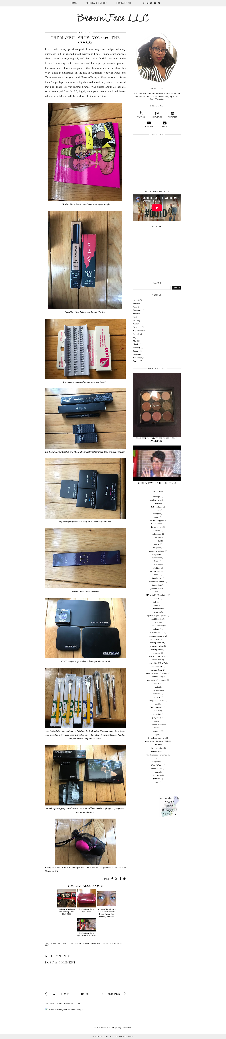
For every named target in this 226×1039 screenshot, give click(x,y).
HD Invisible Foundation (156, 595)
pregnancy (156, 717)
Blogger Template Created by (113, 1036)
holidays (156, 601)
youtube (156, 778)
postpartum (156, 714)
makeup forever (156, 632)
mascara (156, 652)
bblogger (157, 513)
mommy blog (156, 669)
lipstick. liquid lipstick (156, 615)
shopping (157, 731)
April (135, 306)
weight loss (156, 761)
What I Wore (156, 765)
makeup (74, 943)
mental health (156, 666)
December (137, 310)
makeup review (156, 646)
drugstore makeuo (156, 550)
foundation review (156, 581)
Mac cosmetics (157, 625)
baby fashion (156, 506)
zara (156, 782)
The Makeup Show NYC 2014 (86, 910)
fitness (156, 574)
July (135, 337)
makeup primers (156, 639)
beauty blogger (156, 520)
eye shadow (157, 557)
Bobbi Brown (156, 523)
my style (156, 693)
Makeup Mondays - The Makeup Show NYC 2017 (66, 911)
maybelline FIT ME (157, 663)
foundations (157, 584)
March (135, 344)
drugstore (157, 547)
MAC (157, 622)
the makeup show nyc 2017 (156, 741)
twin (157, 758)
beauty (66, 943)
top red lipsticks (156, 751)
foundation (156, 578)
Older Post (112, 994)
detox (156, 544)
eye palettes (157, 554)
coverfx (157, 540)
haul (157, 591)
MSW (156, 683)
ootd (157, 703)
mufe (157, 686)
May (135, 303)
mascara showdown (157, 656)
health (156, 598)
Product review (157, 724)
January (136, 323)
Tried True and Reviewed (156, 754)
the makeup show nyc (90, 943)
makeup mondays (156, 635)
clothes (157, 537)
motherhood (157, 676)
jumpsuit (156, 605)
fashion (157, 564)
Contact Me (124, 3)
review (156, 727)
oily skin (156, 697)
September (137, 330)
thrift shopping (157, 748)
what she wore (157, 768)
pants (157, 710)
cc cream (156, 530)
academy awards (156, 499)
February (136, 320)
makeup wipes (157, 649)
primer (156, 720)
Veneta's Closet (96, 3)
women (157, 771)
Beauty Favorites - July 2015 (156, 483)
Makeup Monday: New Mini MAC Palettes (157, 439)
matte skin (156, 659)
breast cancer (156, 527)
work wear (157, 775)
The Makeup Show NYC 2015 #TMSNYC (86, 934)
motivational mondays (156, 680)
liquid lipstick (157, 618)
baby (157, 503)
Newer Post (58, 994)
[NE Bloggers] (169, 816)
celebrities (156, 533)
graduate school (156, 588)
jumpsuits (157, 608)
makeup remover (157, 642)
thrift (157, 744)
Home (73, 3)
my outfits (157, 690)
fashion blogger (156, 571)
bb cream (157, 510)
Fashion (156, 567)
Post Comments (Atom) (70, 1003)
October (136, 361)
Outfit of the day (156, 707)
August (136, 300)
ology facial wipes (156, 700)
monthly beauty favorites (156, 673)
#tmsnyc (57, 943)
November (137, 327)
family (156, 561)
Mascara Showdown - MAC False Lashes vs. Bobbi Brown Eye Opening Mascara (106, 913)
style (157, 734)
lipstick (157, 612)
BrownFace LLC (113, 18)
